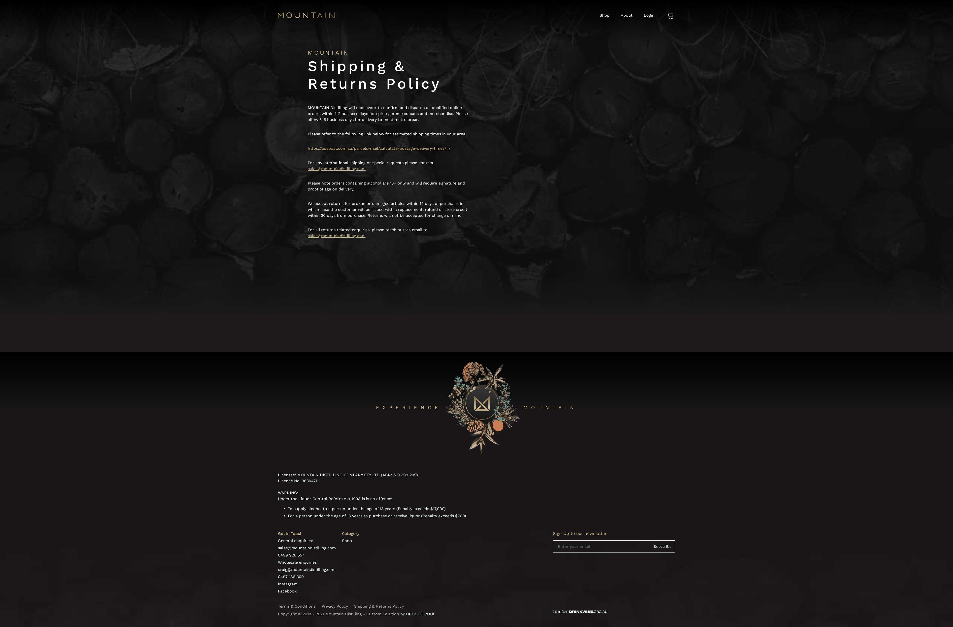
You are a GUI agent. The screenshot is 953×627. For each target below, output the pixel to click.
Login (649, 15)
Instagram (288, 584)
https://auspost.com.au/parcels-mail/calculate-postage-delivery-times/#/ (379, 148)
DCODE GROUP (420, 614)
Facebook (287, 591)
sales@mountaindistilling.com (337, 168)
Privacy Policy (335, 606)
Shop (605, 15)
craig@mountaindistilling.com (307, 569)
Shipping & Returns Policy (379, 606)
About (627, 15)
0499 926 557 (291, 555)
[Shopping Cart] (670, 16)
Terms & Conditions (296, 606)
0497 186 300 (291, 576)
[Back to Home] (306, 16)
